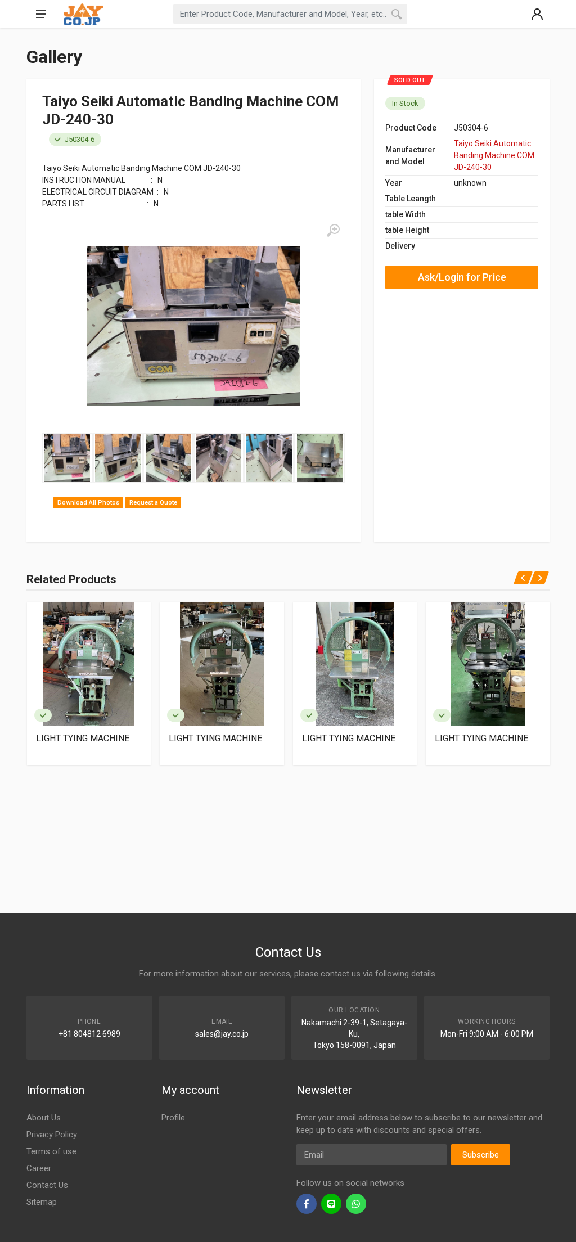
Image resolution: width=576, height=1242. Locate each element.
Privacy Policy (51, 1135)
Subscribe (480, 1155)
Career (38, 1168)
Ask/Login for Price (462, 277)
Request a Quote (153, 502)
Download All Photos (88, 502)
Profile (173, 1118)
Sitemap (41, 1202)
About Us (43, 1118)
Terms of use (51, 1151)
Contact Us (47, 1185)
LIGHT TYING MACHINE (82, 738)
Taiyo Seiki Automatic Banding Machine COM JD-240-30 (494, 155)
